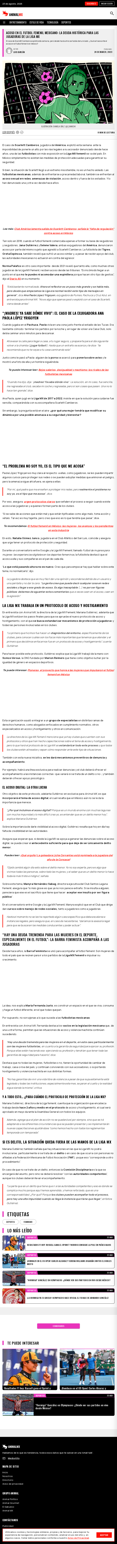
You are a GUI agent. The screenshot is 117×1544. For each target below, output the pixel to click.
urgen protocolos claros (39, 501)
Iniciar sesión (107, 3)
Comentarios (58, 1326)
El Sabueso (8, 1506)
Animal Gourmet (10, 1503)
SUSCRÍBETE (91, 3)
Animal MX (7, 1510)
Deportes (66, 22)
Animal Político (10, 1499)
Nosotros (7, 1476)
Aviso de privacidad (12, 1483)
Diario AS (15, 278)
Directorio (7, 1480)
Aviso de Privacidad (78, 1538)
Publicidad (7, 1526)
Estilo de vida (37, 22)
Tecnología (52, 22)
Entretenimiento (18, 22)
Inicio (5, 1472)
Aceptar (104, 1535)
